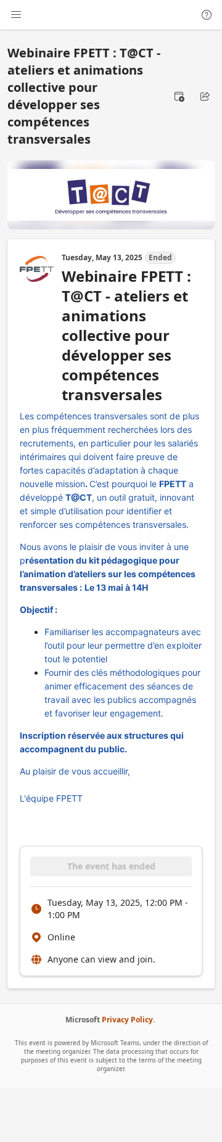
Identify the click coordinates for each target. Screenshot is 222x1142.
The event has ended (111, 866)
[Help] (206, 15)
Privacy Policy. (128, 1019)
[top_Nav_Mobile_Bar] (16, 15)
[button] (179, 96)
